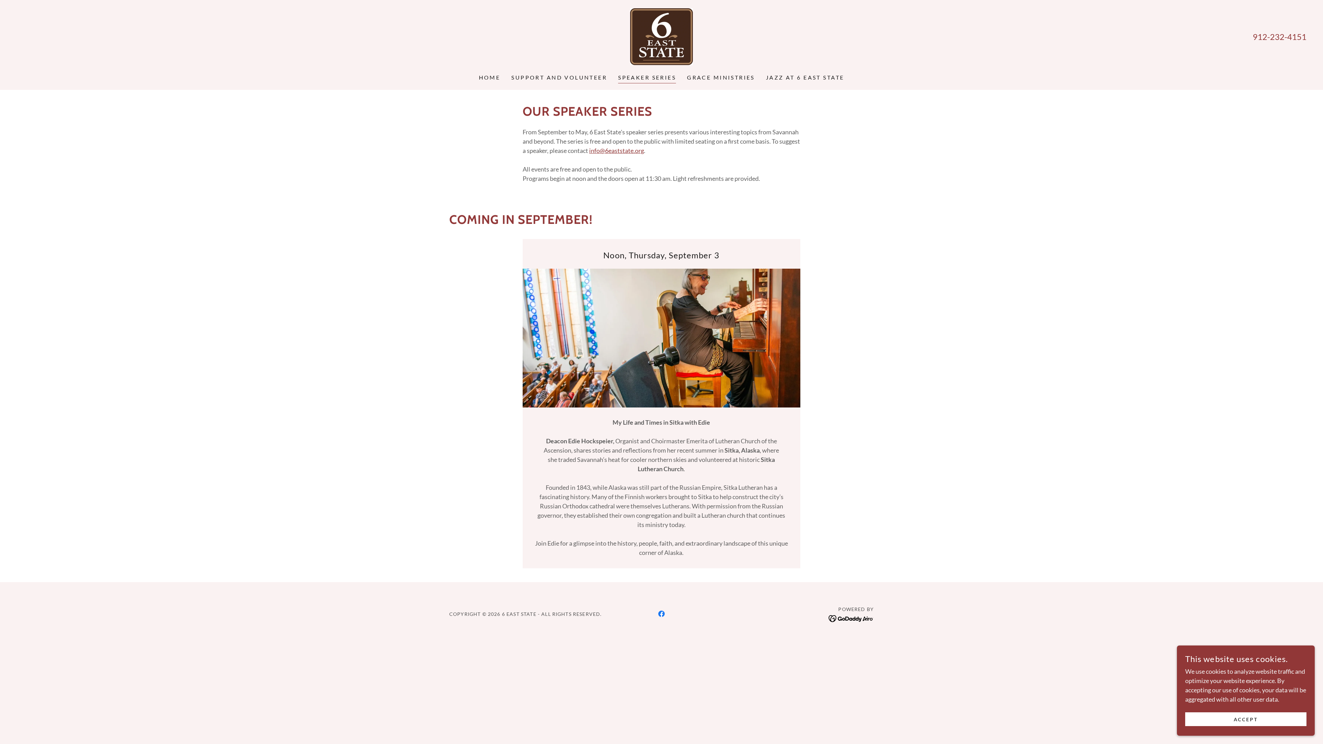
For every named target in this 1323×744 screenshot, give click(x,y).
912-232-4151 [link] (1279, 37)
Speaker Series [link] (647, 77)
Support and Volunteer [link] (559, 77)
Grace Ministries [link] (721, 77)
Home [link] (490, 77)
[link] (661, 36)
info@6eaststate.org (616, 150)
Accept (1246, 719)
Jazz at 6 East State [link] (805, 77)
